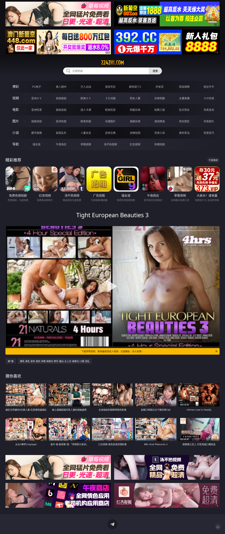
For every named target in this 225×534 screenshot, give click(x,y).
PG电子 (36, 87)
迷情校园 (135, 133)
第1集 (11, 361)
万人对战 (86, 87)
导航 (15, 144)
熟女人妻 (135, 98)
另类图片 (209, 121)
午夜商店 (61, 144)
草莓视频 (86, 144)
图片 (15, 121)
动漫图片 (110, 121)
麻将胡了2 (135, 87)
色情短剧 (159, 144)
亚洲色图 (61, 121)
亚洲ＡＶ (36, 98)
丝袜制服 (159, 98)
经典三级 (159, 110)
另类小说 (159, 133)
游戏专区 (110, 87)
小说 (15, 132)
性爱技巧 (209, 133)
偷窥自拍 (36, 121)
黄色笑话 (184, 133)
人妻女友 (86, 133)
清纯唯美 (159, 121)
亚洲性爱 (36, 110)
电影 (15, 109)
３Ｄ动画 (110, 98)
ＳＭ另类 (209, 98)
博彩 (15, 86)
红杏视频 (135, 144)
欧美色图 (86, 121)
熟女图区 (184, 121)
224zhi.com (112, 62)
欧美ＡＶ (86, 98)
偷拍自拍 (61, 110)
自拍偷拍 (61, 98)
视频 (15, 98)
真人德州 (61, 87)
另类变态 (209, 110)
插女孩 (37, 144)
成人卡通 (86, 110)
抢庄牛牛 (209, 87)
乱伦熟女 (184, 110)
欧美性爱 (110, 110)
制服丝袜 (135, 110)
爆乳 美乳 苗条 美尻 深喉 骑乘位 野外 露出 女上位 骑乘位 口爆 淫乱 (54, 361)
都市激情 (36, 133)
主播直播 (184, 98)
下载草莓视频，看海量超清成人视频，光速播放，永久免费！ (112, 351)
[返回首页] (218, 527)
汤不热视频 (110, 144)
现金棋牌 (184, 87)
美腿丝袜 (135, 121)
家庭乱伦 (61, 133)
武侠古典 (110, 133)
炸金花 (160, 87)
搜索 (155, 71)
